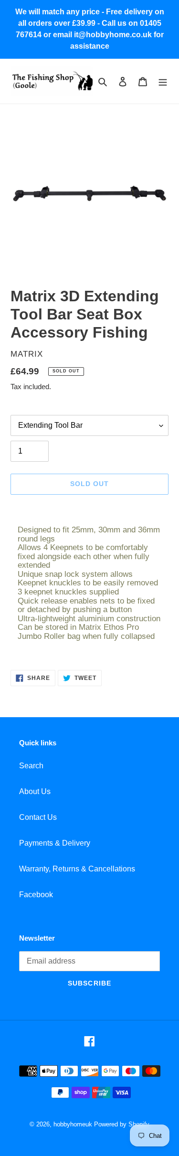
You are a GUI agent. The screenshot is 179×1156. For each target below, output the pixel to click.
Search (31, 766)
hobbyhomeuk (72, 1124)
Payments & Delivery (54, 843)
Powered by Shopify (121, 1124)
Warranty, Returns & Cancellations (77, 869)
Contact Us (38, 817)
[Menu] (163, 81)
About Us (35, 791)
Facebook (36, 895)
